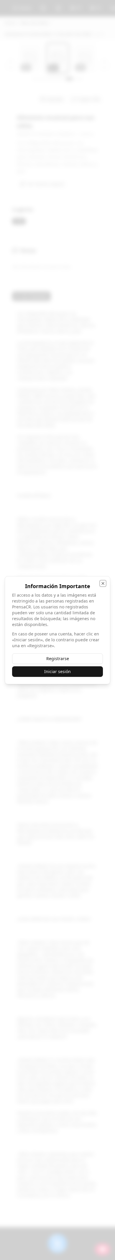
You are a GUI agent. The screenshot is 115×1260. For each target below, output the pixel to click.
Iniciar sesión (57, 671)
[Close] (103, 583)
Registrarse (57, 658)
